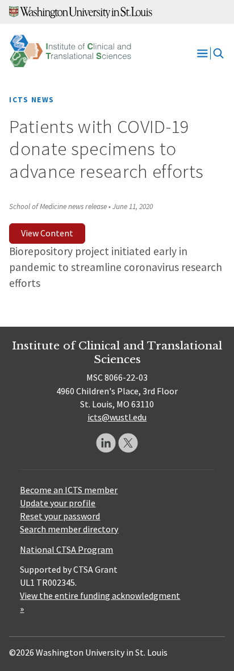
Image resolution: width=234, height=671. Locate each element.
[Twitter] (128, 443)
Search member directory (69, 529)
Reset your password (60, 516)
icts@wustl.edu (117, 417)
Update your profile (57, 503)
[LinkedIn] (106, 443)
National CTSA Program (66, 549)
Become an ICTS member (69, 489)
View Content (47, 233)
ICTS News (31, 99)
